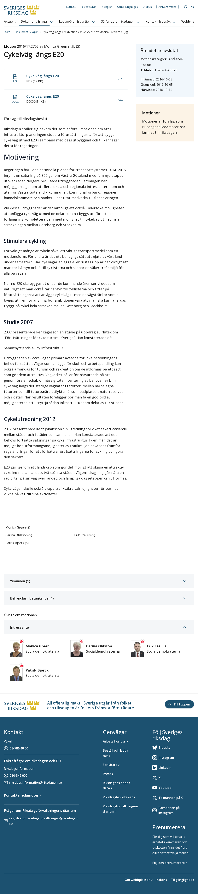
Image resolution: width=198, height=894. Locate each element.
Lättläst (71, 6)
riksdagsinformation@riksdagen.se (35, 782)
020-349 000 (18, 775)
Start (7, 32)
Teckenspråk (88, 6)
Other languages (127, 6)
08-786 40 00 (19, 748)
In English (107, 6)
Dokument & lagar (26, 32)
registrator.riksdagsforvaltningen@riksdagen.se (43, 820)
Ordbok (147, 6)
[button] (37, 21)
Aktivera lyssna (168, 6)
